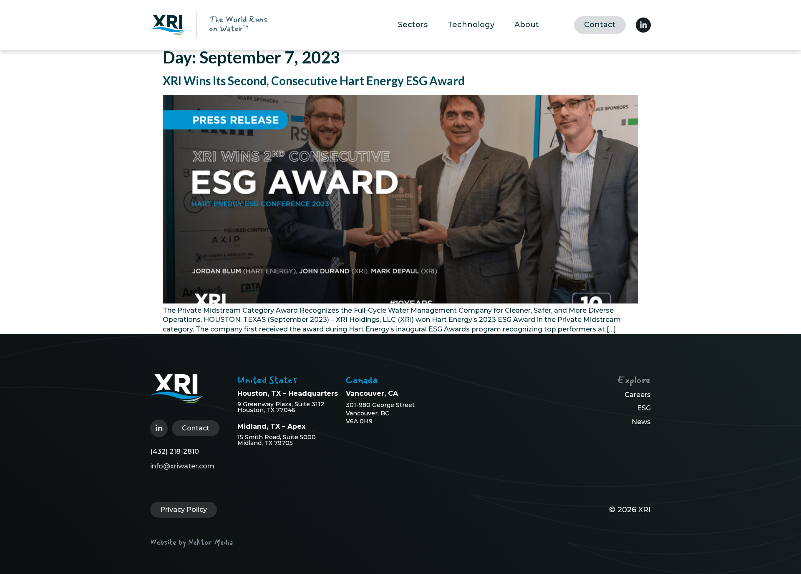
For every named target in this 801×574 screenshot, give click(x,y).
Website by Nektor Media (191, 542)
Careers (638, 395)
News (641, 422)
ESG (644, 408)
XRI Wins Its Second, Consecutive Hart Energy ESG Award (314, 80)
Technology (471, 24)
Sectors (413, 24)
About (526, 24)
